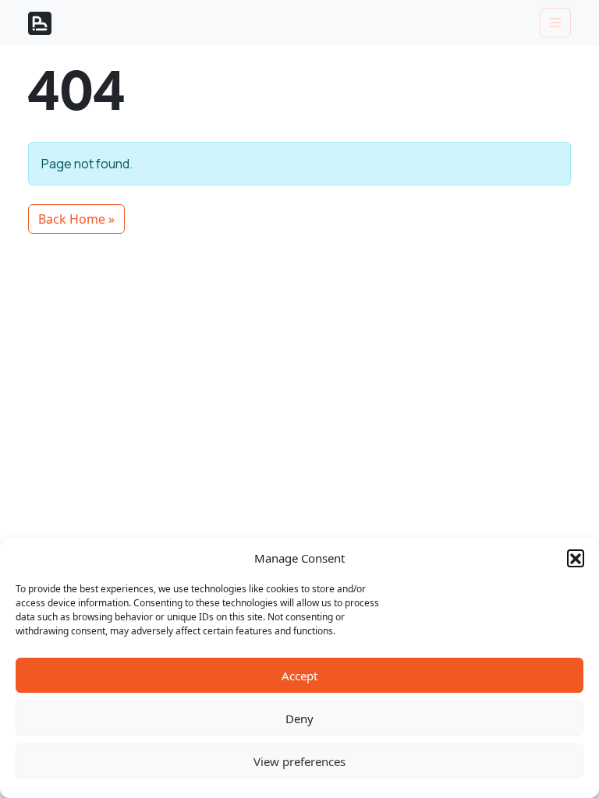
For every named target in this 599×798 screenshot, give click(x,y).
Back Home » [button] (76, 219)
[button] (575, 558)
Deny (299, 718)
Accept (299, 675)
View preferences (299, 761)
